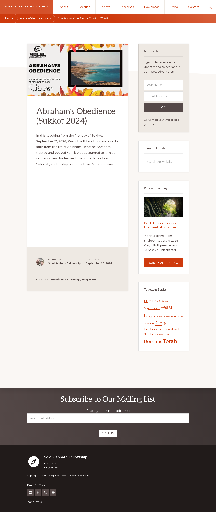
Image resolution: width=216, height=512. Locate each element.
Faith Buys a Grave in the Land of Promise (161, 225)
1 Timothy (151, 300)
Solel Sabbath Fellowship (26, 6)
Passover (160, 335)
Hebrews (167, 316)
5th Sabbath (164, 301)
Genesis (159, 316)
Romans (153, 341)
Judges (162, 322)
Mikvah (175, 329)
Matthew (164, 329)
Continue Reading (166, 264)
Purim (167, 335)
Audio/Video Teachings (65, 279)
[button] (210, 7)
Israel (174, 316)
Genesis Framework (78, 475)
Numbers (150, 334)
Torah (170, 341)
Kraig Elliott (89, 279)
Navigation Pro (56, 475)
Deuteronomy (152, 308)
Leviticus (151, 329)
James (180, 316)
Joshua (149, 323)
